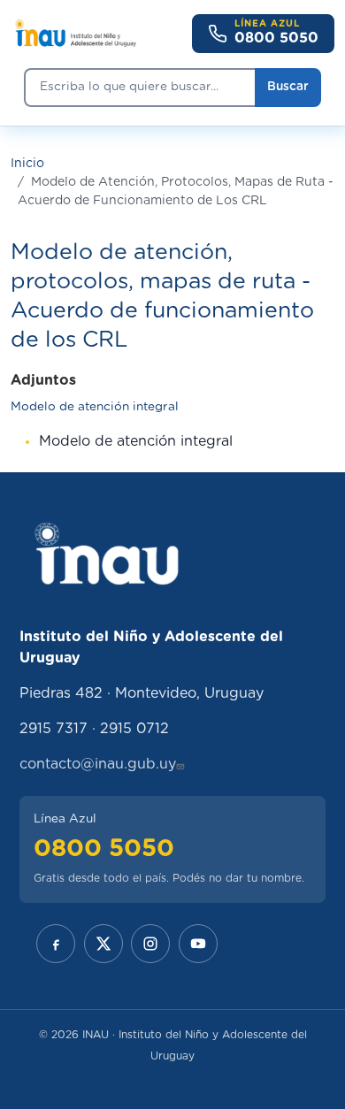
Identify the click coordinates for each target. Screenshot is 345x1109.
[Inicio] (75, 33)
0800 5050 (104, 848)
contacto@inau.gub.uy (97, 764)
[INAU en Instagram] (150, 943)
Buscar (288, 86)
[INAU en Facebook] (55, 943)
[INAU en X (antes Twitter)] (103, 943)
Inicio (27, 163)
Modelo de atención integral (95, 407)
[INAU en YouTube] (198, 943)
